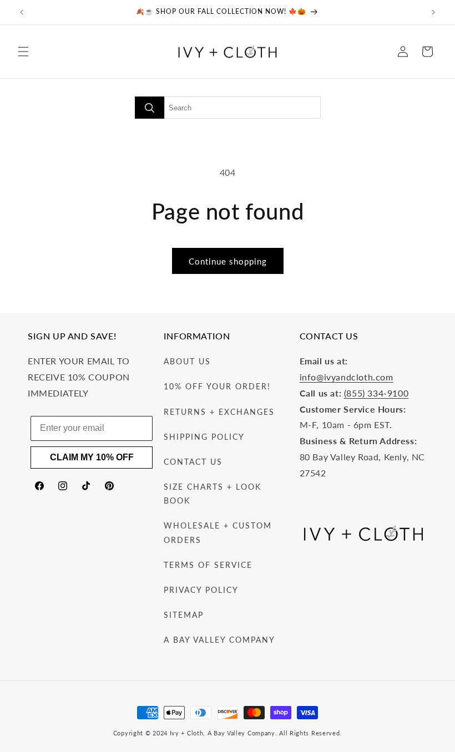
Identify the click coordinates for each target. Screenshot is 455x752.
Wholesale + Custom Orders (218, 532)
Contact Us (193, 461)
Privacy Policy (201, 590)
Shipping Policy (204, 436)
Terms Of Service (208, 565)
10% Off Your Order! (217, 386)
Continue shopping (228, 261)
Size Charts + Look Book (212, 493)
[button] (23, 51)
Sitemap (184, 614)
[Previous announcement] (21, 12)
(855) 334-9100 (376, 393)
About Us (187, 361)
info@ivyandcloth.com (346, 377)
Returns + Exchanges (219, 411)
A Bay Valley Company (219, 639)
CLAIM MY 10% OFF (92, 457)
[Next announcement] (433, 12)
